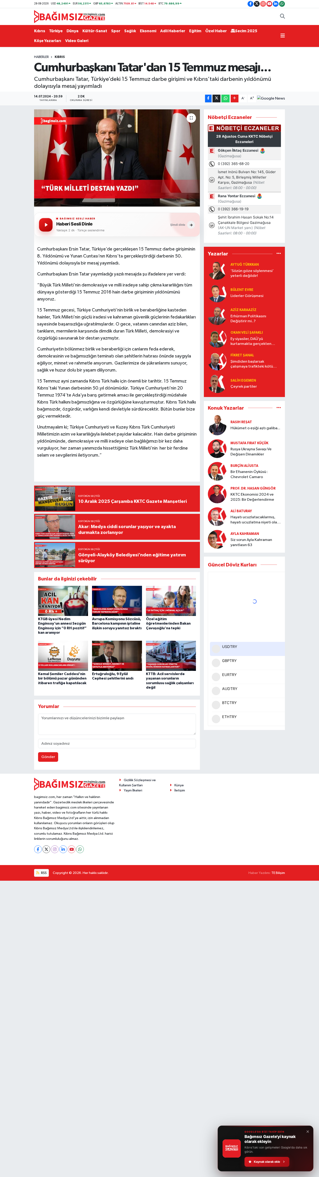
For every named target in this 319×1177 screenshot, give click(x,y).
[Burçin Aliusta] (217, 471)
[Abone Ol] (271, 99)
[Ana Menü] (282, 36)
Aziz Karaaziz (243, 310)
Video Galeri (76, 41)
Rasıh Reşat (241, 422)
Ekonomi (148, 31)
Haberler (41, 57)
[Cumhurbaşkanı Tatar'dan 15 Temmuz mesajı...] (117, 158)
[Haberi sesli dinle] (46, 225)
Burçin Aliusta (244, 466)
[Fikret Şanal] (217, 361)
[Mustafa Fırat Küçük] (217, 449)
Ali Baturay (241, 511)
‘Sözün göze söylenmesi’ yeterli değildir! (252, 273)
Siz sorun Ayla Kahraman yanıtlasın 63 (251, 542)
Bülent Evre (241, 290)
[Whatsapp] (80, 849)
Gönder (48, 757)
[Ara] (282, 17)
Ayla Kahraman (244, 534)
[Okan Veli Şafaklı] (217, 338)
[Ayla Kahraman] (217, 539)
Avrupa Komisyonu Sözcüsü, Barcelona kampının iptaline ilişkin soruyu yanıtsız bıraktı (117, 623)
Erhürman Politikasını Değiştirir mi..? (248, 318)
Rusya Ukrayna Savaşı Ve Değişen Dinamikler (251, 451)
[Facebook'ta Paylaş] (208, 98)
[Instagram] (55, 849)
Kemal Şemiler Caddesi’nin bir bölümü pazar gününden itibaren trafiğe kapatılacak (62, 678)
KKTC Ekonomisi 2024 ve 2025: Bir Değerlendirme (252, 497)
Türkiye (56, 31)
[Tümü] (278, 254)
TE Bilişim (278, 873)
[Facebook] (38, 849)
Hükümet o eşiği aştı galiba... (255, 428)
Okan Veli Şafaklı (246, 332)
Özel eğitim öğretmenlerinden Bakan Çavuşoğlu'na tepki (168, 623)
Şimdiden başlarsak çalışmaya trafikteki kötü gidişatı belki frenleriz (251, 364)
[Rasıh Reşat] (217, 425)
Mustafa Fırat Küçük (249, 443)
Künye (179, 785)
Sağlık (130, 31)
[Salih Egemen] (217, 384)
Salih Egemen (243, 380)
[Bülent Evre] (217, 293)
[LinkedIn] (63, 849)
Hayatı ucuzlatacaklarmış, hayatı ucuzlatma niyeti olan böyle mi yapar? (254, 520)
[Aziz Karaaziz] (217, 316)
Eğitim (195, 31)
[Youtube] (71, 849)
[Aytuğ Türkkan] (217, 270)
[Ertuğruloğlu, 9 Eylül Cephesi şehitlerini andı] (117, 656)
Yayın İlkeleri (133, 790)
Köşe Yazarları (47, 41)
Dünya (72, 31)
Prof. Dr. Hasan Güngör (253, 488)
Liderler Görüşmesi (246, 296)
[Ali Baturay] (217, 517)
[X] (46, 849)
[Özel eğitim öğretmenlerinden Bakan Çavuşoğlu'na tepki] (171, 601)
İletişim (179, 790)
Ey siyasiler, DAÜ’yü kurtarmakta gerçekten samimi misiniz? (250, 342)
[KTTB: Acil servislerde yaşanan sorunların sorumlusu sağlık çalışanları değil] (171, 656)
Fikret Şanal (242, 355)
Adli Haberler (172, 31)
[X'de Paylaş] (216, 98)
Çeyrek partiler (243, 387)
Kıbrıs (39, 31)
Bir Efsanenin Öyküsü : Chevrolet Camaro (249, 474)
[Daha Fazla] (234, 98)
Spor (115, 31)
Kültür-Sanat (94, 31)
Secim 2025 (246, 31)
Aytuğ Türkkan (244, 264)
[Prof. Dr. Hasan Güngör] (217, 494)
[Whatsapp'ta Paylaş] (225, 98)
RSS (43, 873)
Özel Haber (216, 31)
